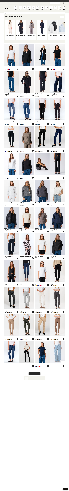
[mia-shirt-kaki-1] (20, 151)
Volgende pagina (34, 373)
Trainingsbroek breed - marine (9, 256)
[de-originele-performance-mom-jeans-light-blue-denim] (23, 124)
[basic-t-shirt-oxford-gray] (7, 69)
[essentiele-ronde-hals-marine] (21, 178)
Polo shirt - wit (7, 175)
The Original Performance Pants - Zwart (56, 283)
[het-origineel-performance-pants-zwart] (35, 151)
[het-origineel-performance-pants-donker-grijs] (41, 151)
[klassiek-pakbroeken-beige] (36, 96)
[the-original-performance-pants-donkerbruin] (8, 151)
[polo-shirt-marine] (7, 178)
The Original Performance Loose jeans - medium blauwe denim (11, 94)
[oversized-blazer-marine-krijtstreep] (21, 96)
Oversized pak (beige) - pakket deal (10, 35)
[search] (59, 3)
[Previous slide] (61, 17)
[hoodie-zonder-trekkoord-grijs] (5, 205)
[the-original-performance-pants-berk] (10, 151)
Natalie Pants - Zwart (53, 175)
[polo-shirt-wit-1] (5, 178)
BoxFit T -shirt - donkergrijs (39, 229)
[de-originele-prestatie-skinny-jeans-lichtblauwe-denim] (5, 124)
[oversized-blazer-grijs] (22, 96)
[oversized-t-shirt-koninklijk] (38, 285)
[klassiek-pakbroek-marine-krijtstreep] (38, 96)
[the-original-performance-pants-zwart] (9, 151)
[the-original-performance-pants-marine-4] (5, 151)
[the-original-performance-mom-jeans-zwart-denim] (21, 124)
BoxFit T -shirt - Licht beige (39, 256)
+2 (11, 151)
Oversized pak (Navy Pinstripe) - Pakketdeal (42, 35)
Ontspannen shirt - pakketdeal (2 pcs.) (63, 35)
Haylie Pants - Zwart (38, 148)
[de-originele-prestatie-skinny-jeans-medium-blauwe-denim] (7, 124)
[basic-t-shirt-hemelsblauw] (37, 366)
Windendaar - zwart (53, 256)
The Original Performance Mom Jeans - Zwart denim (41, 121)
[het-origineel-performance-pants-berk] (37, 151)
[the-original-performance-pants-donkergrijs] (51, 312)
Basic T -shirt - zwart (53, 66)
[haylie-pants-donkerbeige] (38, 151)
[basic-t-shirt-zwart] (51, 69)
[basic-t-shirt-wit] (5, 69)
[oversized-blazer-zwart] (20, 96)
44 (39, 378)
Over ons (58, 0)
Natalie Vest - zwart (7, 283)
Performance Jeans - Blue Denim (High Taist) (26, 283)
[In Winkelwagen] (17, 69)
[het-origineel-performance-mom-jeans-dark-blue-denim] (22, 124)
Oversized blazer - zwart (23, 93)
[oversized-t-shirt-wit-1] (35, 285)
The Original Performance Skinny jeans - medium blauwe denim (11, 364)
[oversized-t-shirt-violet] (37, 285)
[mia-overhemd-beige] (23, 151)
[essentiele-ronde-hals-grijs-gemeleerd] (22, 178)
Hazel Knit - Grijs (22, 202)
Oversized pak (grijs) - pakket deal (31, 35)
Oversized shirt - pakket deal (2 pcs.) (52, 35)
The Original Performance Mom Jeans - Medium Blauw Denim (26, 121)
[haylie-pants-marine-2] (39, 151)
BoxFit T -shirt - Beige (23, 229)
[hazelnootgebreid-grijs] (20, 205)
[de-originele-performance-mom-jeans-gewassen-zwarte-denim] (39, 124)
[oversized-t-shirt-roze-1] (41, 285)
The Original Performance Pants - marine (10, 148)
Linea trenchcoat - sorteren (39, 66)
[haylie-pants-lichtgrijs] (40, 151)
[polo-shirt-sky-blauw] (8, 178)
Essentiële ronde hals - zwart (24, 175)
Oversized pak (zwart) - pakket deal (20, 35)
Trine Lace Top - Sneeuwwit (54, 202)
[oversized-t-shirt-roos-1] (39, 285)
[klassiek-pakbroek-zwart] (35, 96)
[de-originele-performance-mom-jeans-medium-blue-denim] (20, 124)
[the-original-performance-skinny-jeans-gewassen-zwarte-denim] (8, 124)
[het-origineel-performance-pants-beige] (36, 151)
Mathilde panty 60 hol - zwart (39, 175)
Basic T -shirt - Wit (7, 66)
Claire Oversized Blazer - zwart (24, 66)
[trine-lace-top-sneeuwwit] (51, 205)
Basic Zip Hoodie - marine (54, 229)
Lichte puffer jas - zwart (8, 229)
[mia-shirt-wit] (22, 151)
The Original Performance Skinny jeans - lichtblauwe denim (10, 121)
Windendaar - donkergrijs (38, 202)
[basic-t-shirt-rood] (8, 69)
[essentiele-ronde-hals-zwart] (20, 178)
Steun (62, 0)
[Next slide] (63, 17)
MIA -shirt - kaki (22, 148)
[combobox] (54, 3)
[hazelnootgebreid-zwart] (22, 205)
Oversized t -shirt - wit (38, 283)
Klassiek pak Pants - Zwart (39, 93)
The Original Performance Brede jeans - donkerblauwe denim (56, 94)
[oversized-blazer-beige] (23, 96)
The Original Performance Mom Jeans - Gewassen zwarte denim (56, 121)
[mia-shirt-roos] (21, 151)
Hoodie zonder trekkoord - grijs (9, 202)
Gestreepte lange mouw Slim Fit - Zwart (25, 256)
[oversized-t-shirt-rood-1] (40, 285)
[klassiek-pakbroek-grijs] (37, 96)
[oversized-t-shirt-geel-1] (36, 285)
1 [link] (26, 378)
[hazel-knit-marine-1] (23, 205)
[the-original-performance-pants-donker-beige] (53, 285)
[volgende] (42, 378)
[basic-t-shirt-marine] (9, 69)
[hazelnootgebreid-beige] (21, 205)
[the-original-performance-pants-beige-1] (7, 151)
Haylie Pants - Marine (54, 148)
